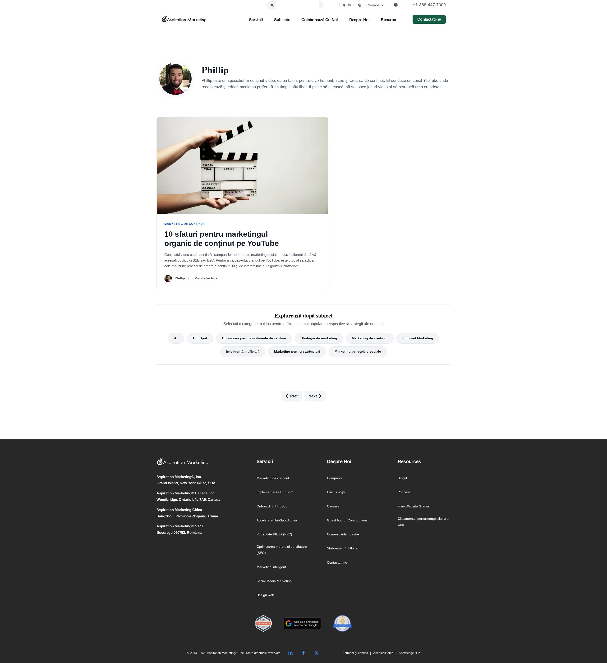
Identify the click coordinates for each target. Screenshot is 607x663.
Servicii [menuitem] (265, 461)
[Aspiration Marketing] (184, 19)
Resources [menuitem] (409, 461)
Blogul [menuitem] (402, 478)
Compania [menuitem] (334, 478)
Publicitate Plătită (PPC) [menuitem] (274, 534)
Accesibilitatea (383, 653)
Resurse (388, 20)
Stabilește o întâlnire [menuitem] (342, 548)
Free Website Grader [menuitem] (413, 506)
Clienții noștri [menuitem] (336, 492)
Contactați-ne (429, 19)
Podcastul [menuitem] (405, 492)
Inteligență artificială (242, 351)
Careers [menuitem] (333, 506)
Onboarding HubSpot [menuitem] (272, 506)
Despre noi (359, 20)
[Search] (272, 5)
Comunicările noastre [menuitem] (343, 534)
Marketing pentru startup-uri (297, 351)
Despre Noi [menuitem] (339, 461)
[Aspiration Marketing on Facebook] (303, 653)
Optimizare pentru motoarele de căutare (254, 338)
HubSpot (200, 338)
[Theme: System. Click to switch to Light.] (396, 5)
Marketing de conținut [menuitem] (273, 478)
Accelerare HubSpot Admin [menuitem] (277, 520)
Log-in (345, 4)
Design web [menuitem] (265, 595)
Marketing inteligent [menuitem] (271, 567)
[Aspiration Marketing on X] (316, 653)
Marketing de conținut (370, 338)
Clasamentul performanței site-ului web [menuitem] (423, 522)
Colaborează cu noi (319, 20)
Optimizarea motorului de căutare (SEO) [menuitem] (282, 550)
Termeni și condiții (355, 653)
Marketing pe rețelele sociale (358, 351)
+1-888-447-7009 (429, 4)
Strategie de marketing (319, 338)
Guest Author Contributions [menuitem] (347, 520)
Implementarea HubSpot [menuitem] (275, 492)
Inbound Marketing (417, 338)
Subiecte (282, 20)
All (176, 338)
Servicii (256, 20)
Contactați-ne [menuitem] (337, 562)
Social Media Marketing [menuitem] (274, 581)
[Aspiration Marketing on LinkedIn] (290, 653)
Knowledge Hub (409, 653)
